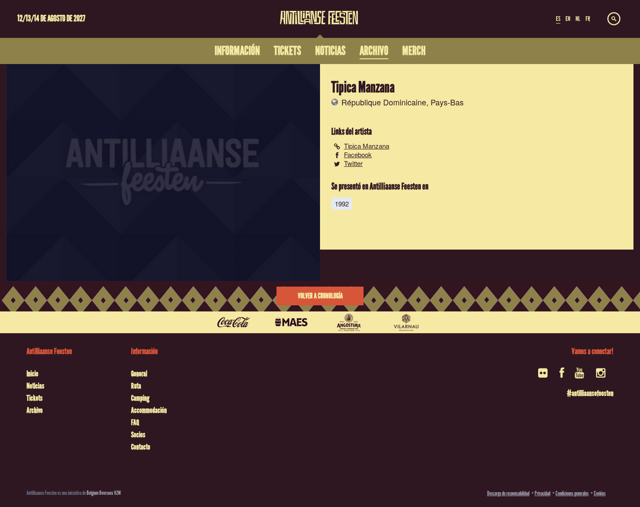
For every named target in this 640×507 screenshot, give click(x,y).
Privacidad (542, 493)
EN (568, 19)
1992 (342, 203)
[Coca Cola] (233, 322)
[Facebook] (561, 375)
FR (588, 19)
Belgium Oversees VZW (104, 493)
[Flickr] (543, 375)
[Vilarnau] (406, 322)
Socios (138, 434)
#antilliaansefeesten (590, 393)
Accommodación (149, 410)
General (139, 374)
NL (578, 19)
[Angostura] (348, 322)
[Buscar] (613, 19)
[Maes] (291, 322)
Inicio (32, 374)
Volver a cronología (320, 296)
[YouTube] (580, 375)
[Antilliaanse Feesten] (319, 12)
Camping (140, 398)
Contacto (140, 447)
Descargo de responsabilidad (508, 493)
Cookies (600, 493)
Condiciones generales (572, 493)
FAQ (135, 422)
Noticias (35, 386)
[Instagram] (601, 375)
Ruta (136, 386)
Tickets (35, 398)
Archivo (35, 410)
